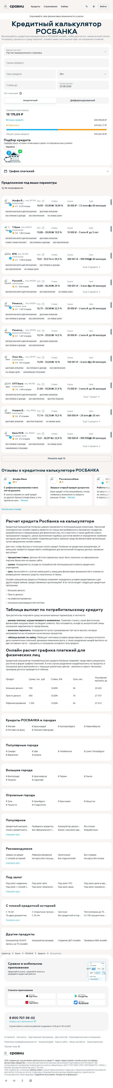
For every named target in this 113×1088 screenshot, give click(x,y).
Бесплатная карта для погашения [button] (21, 212)
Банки (17, 953)
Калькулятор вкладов (42, 940)
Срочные (62, 911)
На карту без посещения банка (43, 858)
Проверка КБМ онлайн (95, 940)
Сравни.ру (5, 953)
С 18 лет (10, 911)
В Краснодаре (39, 726)
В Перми (62, 776)
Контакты (21, 1037)
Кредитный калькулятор (17, 826)
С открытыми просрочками (43, 911)
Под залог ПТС (65, 883)
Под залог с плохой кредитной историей (17, 886)
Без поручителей (66, 858)
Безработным (91, 829)
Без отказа (89, 826)
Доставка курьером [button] (48, 212)
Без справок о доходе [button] (15, 216)
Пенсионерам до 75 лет (95, 911)
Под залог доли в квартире (95, 883)
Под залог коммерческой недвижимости (95, 886)
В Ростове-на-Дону (15, 729)
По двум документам (16, 915)
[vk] (14, 1080)
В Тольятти (11, 804)
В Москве (10, 726)
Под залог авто (39, 883)
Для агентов (61, 1037)
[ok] (22, 1080)
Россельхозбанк (69, 478)
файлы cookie (36, 1070)
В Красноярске (39, 776)
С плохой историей (15, 858)
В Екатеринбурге (66, 726)
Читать (24, 500)
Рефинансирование (42, 854)
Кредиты (41, 953)
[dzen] (30, 1080)
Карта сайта (61, 1041)
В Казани (36, 754)
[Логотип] (14, 1053)
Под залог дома (65, 886)
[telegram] (5, 1080)
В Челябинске (65, 751)
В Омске (88, 776)
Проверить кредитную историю (43, 826)
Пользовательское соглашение (84, 1037)
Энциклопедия (46, 1041)
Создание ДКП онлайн (69, 940)
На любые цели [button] (55, 216)
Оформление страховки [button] (34, 372)
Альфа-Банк (20, 478)
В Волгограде (12, 776)
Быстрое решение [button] (56, 399)
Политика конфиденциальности (20, 1041)
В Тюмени (11, 779)
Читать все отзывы (11, 509)
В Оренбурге (38, 801)
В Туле (9, 801)
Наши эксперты (77, 1041)
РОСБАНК (29, 953)
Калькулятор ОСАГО (16, 940)
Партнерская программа (40, 1037)
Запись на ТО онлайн (17, 943)
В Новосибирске (92, 726)
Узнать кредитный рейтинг (17, 829)
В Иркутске (89, 801)
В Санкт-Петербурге (94, 751)
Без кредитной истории (69, 915)
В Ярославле (64, 801)
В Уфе (35, 751)
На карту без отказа (94, 858)
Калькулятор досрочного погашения (69, 826)
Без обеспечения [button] (36, 216)
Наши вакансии (95, 1041)
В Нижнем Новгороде (42, 729)
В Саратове (37, 779)
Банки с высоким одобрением (69, 829)
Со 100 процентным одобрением (95, 915)
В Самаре (10, 751)
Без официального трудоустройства (43, 829)
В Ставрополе (39, 804)
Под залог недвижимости (17, 883)
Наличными (64, 854)
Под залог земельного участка (43, 886)
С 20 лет (36, 915)
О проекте (9, 1037)
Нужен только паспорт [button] (16, 242)
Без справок (90, 854)
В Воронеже (12, 754)
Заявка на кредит (15, 854)
